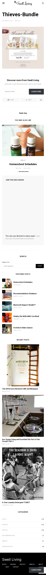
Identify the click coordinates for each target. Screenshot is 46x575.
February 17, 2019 (18, 319)
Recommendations (8, 535)
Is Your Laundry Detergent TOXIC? (16, 502)
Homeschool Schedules (23, 164)
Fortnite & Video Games (23, 328)
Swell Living (11, 559)
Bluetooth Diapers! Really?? (24, 305)
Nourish (5, 524)
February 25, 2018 (7, 505)
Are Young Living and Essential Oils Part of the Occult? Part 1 (21, 440)
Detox (4, 519)
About (41, 564)
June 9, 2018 (17, 330)
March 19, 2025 (18, 296)
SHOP (7, 567)
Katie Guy (17, 20)
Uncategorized (7, 546)
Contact (16, 567)
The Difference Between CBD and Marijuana (20, 389)
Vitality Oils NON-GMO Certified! (26, 316)
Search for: (6, 262)
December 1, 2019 (7, 20)
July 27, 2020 (17, 307)
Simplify (23, 160)
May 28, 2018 (6, 391)
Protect (5, 530)
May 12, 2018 (6, 444)
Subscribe (36, 92)
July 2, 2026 (26, 168)
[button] (18, 171)
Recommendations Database (25, 294)
